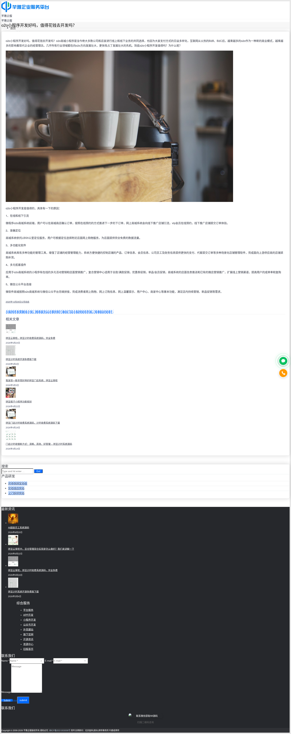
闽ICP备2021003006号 (59, 730)
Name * (5, 660)
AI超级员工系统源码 (18, 527)
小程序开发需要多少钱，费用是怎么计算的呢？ (34, 312)
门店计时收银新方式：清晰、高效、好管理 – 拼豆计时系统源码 (39, 444)
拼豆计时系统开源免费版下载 (21, 359)
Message (6, 692)
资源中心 (28, 644)
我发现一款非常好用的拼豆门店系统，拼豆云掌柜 (32, 380)
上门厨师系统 (16, 493)
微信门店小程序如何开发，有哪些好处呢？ (88, 312)
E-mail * (49, 660)
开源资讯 (28, 639)
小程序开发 (29, 619)
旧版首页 (28, 649)
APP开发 (28, 614)
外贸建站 (28, 629)
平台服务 (28, 610)
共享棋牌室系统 (17, 483)
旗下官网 (28, 634)
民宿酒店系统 (16, 488)
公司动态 (25, 301)
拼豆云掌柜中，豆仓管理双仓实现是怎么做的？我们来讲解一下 (41, 549)
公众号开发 (29, 624)
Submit (7, 700)
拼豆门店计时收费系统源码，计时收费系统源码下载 (33, 422)
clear (15, 700)
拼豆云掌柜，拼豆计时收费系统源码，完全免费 (30, 338)
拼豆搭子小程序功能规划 (19, 401)
